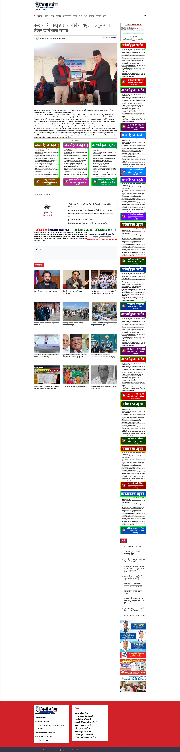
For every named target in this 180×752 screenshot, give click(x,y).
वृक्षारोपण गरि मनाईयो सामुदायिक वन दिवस (80, 219)
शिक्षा (85, 16)
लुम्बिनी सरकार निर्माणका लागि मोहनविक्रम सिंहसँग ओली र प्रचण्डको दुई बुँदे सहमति (89, 205)
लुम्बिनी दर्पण (44, 38)
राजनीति (58, 16)
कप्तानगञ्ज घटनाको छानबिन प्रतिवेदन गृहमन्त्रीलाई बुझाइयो (73, 324)
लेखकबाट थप (47, 215)
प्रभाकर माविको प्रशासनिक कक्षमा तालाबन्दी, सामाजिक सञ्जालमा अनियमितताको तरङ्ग (90, 215)
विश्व (80, 16)
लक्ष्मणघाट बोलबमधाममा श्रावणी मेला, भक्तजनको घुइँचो (134, 609)
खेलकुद (91, 16)
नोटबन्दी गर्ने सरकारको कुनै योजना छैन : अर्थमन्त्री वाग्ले (74, 292)
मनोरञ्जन (98, 16)
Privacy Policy (75, 750)
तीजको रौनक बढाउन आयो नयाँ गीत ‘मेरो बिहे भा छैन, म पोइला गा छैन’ (87, 223)
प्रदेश (52, 16)
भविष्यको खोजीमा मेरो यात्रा (132, 546)
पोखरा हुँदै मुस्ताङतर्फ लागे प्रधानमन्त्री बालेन (46, 291)
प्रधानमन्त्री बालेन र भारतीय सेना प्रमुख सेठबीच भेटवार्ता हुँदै (46, 324)
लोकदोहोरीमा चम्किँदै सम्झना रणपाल (133, 592)
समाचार (40, 16)
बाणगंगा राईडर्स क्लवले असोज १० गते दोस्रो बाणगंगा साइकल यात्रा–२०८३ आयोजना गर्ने (103, 292)
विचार (75, 16)
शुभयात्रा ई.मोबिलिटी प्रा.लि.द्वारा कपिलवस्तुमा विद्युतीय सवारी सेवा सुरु (104, 324)
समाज (46, 16)
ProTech (122, 750)
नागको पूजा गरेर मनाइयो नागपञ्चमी (134, 615)
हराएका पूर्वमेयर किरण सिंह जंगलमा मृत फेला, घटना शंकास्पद (104, 387)
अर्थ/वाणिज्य (67, 16)
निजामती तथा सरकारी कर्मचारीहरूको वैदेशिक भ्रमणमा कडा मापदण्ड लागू (46, 356)
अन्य (104, 16)
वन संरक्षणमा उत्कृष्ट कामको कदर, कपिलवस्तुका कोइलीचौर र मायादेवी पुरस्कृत (90, 210)
